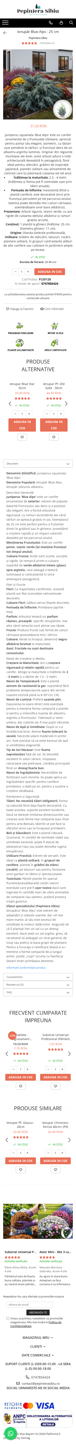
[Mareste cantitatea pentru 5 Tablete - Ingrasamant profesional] (27, 1069)
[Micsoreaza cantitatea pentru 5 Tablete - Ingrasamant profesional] (14, 1069)
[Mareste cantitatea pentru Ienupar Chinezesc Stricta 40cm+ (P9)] (62, 1153)
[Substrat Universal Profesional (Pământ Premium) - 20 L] (20, 1221)
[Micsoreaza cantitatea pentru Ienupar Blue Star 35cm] (15, 414)
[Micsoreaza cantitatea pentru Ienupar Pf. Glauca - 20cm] (14, 1153)
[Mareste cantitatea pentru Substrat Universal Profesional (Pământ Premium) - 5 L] (62, 1069)
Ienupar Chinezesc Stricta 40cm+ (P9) (55, 1125)
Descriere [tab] (12, 463)
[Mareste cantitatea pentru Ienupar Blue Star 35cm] (29, 414)
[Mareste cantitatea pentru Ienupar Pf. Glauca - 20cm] (27, 1153)
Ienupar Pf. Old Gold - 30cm (54, 386)
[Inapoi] (3, 33)
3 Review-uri (47, 43)
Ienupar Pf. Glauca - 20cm (21, 1125)
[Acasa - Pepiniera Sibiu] (38, 9)
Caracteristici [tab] (15, 977)
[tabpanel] (38, 84)
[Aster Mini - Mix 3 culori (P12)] (55, 1221)
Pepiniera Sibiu (38, 38)
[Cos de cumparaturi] (61, 22)
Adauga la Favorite (21, 309)
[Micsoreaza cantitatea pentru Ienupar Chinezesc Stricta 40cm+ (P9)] (48, 1153)
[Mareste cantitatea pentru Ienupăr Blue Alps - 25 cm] (28, 271)
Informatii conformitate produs (26, 967)
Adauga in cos (50, 272)
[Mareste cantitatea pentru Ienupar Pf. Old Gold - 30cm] (61, 414)
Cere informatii (53, 309)
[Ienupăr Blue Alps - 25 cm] (38, 84)
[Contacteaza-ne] (51, 22)
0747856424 (40, 1377)
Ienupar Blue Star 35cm (22, 386)
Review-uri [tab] (15, 984)
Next (69, 88)
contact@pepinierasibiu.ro (40, 1383)
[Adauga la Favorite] (22, 437)
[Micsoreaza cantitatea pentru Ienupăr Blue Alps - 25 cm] (15, 271)
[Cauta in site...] (71, 22)
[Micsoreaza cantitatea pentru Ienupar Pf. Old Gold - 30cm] (47, 414)
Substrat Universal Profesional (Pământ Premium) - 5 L (55, 1037)
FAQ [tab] (9, 992)
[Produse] (6, 24)
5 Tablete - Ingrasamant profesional (21, 1037)
